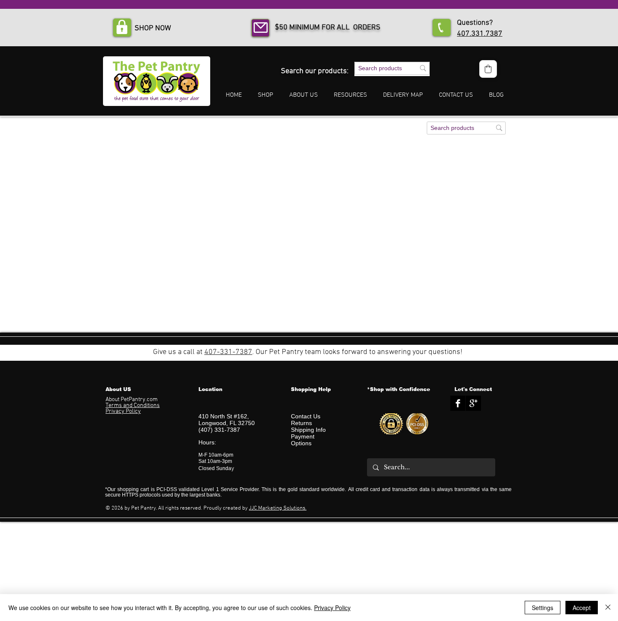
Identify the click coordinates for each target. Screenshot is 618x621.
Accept (582, 607)
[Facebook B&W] (457, 403)
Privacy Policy (332, 607)
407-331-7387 (228, 352)
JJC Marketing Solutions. (277, 508)
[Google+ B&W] (473, 403)
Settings (542, 607)
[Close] (608, 607)
